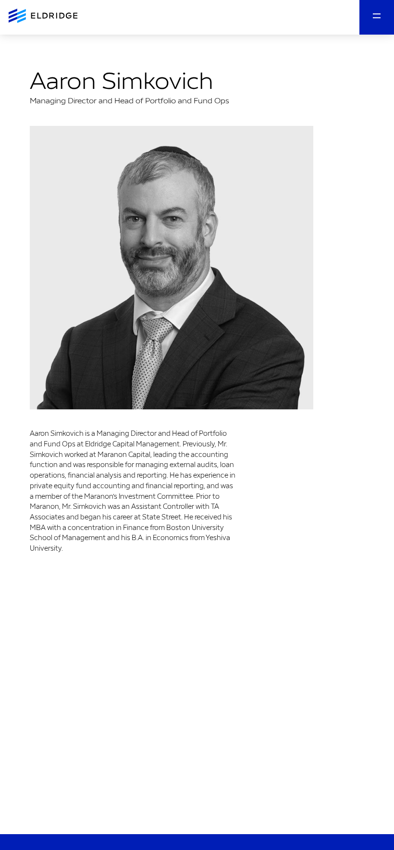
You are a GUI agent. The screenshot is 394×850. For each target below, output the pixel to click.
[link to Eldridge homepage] (44, 16)
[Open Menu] (376, 17)
